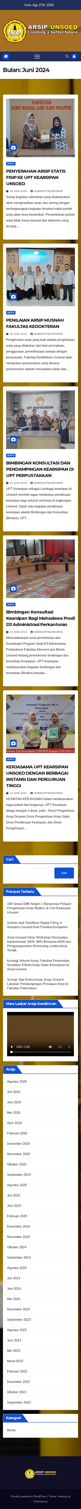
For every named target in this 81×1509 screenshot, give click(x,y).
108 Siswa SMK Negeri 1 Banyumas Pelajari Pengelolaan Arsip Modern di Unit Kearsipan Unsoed (39, 908)
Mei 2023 (13, 1350)
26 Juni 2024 (19, 191)
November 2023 (18, 1309)
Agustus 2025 (17, 1185)
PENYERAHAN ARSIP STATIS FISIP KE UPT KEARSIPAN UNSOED (35, 177)
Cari (10, 859)
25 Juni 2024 (19, 334)
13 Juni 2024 (19, 793)
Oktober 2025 (16, 1164)
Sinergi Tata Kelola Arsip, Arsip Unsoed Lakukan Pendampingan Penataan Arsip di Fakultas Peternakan (37, 984)
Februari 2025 (17, 1216)
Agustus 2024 (17, 1268)
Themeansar (40, 1501)
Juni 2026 (14, 1102)
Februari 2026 (17, 1133)
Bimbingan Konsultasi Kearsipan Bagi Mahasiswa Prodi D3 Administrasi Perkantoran (40, 618)
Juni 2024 (14, 1288)
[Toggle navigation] (37, 56)
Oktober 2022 (16, 1392)
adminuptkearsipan (48, 191)
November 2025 (18, 1154)
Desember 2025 (18, 1143)
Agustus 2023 (17, 1330)
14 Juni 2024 (19, 483)
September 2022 (19, 1402)
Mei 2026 (13, 1112)
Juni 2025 (14, 1205)
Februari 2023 (17, 1371)
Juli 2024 (13, 1278)
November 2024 (18, 1236)
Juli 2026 (13, 1092)
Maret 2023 (15, 1361)
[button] (67, 56)
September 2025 (19, 1174)
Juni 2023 (14, 1340)
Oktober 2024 (16, 1247)
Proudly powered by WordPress (29, 1496)
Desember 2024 (18, 1226)
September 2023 (19, 1319)
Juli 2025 (13, 1195)
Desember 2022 (18, 1381)
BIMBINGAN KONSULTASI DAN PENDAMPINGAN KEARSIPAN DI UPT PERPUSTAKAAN (40, 469)
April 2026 (14, 1123)
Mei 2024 (13, 1299)
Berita (10, 164)
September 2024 (19, 1257)
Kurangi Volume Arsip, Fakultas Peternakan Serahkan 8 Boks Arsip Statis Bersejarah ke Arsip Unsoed (38, 965)
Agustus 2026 (17, 1081)
